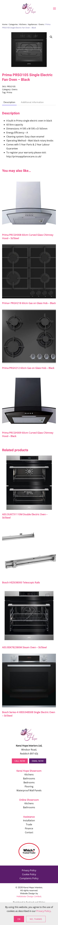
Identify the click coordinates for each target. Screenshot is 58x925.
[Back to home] (29, 8)
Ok (18, 919)
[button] (54, 8)
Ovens (41, 24)
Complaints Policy (29, 878)
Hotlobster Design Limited (29, 896)
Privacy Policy (29, 870)
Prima (9, 92)
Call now (19, 760)
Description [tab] (9, 102)
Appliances (32, 24)
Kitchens (22, 24)
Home (4, 24)
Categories (13, 24)
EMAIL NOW (38, 760)
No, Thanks (36, 919)
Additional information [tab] (32, 102)
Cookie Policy (29, 874)
